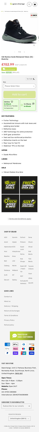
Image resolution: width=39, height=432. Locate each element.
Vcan (30, 273)
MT (13, 275)
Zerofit (30, 283)
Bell (5, 261)
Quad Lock (22, 248)
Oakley (14, 280)
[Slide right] (24, 52)
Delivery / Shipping (11, 306)
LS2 (13, 261)
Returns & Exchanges (12, 311)
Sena (30, 237)
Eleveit (6, 280)
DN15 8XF (19, 373)
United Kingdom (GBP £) (18, 418)
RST (21, 276)
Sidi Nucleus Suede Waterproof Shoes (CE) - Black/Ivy (16, 11)
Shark (30, 242)
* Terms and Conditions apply (19, 219)
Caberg (6, 266)
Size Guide (30, 79)
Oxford (22, 237)
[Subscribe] (29, 406)
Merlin (14, 266)
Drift (5, 275)
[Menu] (5, 4)
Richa (22, 254)
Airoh (6, 242)
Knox (14, 256)
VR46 (30, 278)
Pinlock (22, 242)
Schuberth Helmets (23, 282)
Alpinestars (7, 247)
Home (2, 11)
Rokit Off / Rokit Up (23, 268)
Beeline (6, 256)
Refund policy (9, 325)
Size (4, 82)
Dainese (7, 270)
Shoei (30, 247)
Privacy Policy (9, 320)
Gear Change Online (13, 426)
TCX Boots (30, 260)
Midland (15, 270)
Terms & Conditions (11, 315)
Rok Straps (22, 260)
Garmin (14, 237)
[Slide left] (14, 52)
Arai (5, 251)
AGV (5, 237)
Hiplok (14, 242)
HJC (13, 247)
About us (7, 301)
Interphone (15, 251)
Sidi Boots (30, 253)
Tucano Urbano (31, 267)
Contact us (8, 297)
